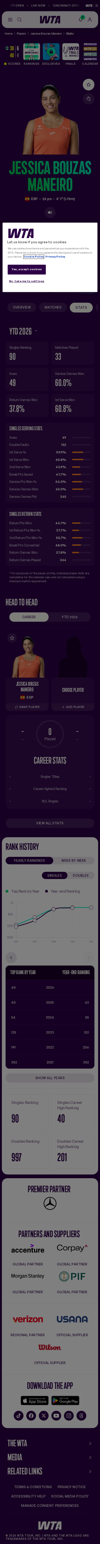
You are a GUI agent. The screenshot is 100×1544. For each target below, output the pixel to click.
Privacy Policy (55, 256)
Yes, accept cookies (27, 269)
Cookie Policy (34, 256)
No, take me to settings (26, 281)
